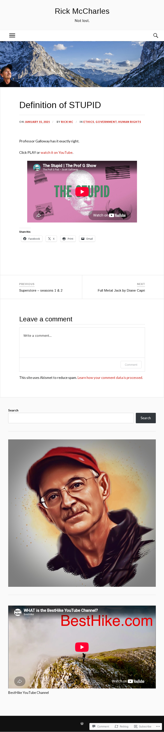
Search (13, 410)
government (106, 121)
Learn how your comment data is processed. (110, 377)
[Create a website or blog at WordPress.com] (82, 723)
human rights (129, 121)
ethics (88, 121)
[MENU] (12, 35)
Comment (131, 364)
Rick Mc (67, 121)
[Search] (152, 35)
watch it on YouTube (57, 152)
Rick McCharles (82, 11)
